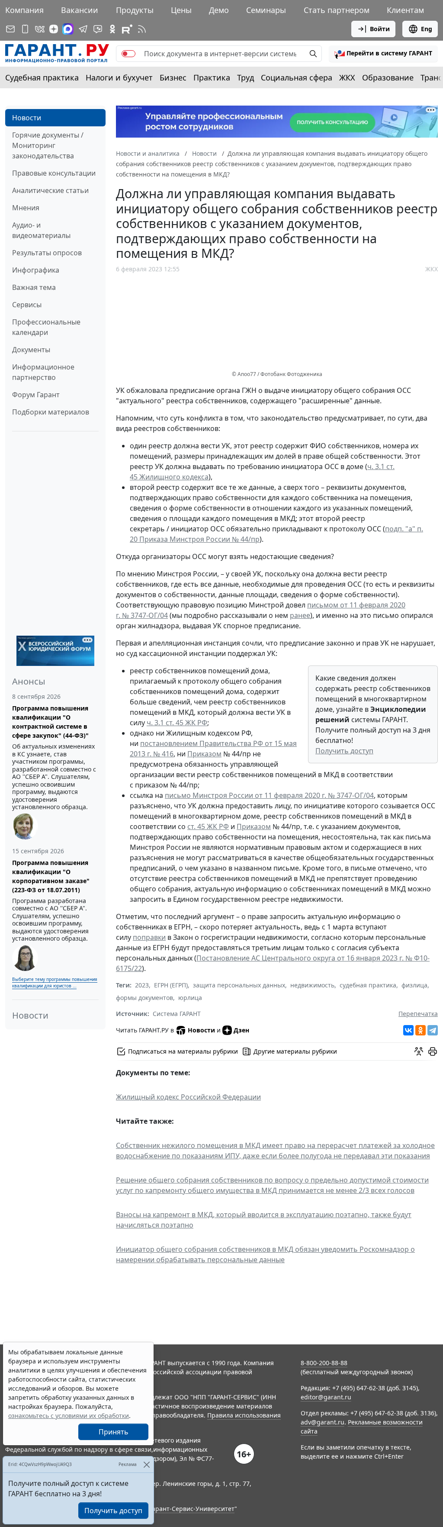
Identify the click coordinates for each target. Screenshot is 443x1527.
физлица (414, 985)
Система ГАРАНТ (177, 1013)
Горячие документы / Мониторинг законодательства (47, 145)
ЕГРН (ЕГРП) (171, 985)
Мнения (25, 207)
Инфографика (35, 270)
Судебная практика (42, 77)
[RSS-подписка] (142, 29)
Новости (26, 117)
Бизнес (173, 77)
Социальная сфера (296, 77)
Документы (31, 349)
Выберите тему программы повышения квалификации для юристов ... (54, 982)
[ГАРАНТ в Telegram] (83, 29)
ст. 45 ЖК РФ (208, 826)
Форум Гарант (36, 394)
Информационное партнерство (43, 372)
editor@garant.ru (326, 1397)
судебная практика (368, 985)
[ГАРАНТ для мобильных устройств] (25, 29)
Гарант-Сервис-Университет (191, 1508)
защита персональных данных (239, 985)
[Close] (146, 1464)
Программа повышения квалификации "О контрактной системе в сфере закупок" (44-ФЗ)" (50, 721)
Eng (426, 29)
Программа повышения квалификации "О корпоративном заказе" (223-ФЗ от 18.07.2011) (51, 876)
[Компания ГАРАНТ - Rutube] (127, 29)
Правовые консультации (54, 173)
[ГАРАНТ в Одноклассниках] (112, 29)
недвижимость (312, 985)
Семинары (266, 10)
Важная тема (34, 287)
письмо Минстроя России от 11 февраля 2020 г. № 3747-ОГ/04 (269, 795)
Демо (219, 10)
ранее (300, 615)
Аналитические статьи (50, 190)
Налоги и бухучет (119, 77)
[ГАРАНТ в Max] (68, 29)
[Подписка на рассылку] (10, 29)
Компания (24, 10)
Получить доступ (344, 750)
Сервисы (27, 304)
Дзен (241, 1030)
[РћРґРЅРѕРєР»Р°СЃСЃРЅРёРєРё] (420, 1030)
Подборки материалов (50, 412)
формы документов (144, 997)
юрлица (190, 997)
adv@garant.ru (322, 1422)
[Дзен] (53, 29)
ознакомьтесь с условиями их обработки (68, 1415)
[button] (383, 53)
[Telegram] (432, 1030)
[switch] (128, 53)
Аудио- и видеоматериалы (41, 230)
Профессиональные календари (46, 327)
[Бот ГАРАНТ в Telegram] (98, 29)
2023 (142, 985)
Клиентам (405, 10)
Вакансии (79, 10)
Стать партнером (336, 10)
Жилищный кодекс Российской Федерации (188, 1097)
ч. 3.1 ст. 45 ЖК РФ (177, 722)
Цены (181, 10)
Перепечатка (418, 1013)
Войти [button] (380, 29)
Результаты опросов (47, 252)
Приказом (204, 754)
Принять (113, 1432)
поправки (149, 937)
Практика (211, 77)
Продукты (135, 10)
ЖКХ (347, 77)
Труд (245, 77)
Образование (388, 77)
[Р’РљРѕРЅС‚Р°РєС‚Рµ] (408, 1030)
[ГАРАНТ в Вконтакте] (40, 29)
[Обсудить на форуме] (419, 1051)
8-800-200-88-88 (324, 1363)
